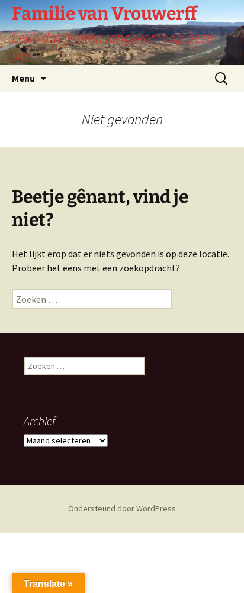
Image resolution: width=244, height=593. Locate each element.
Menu (23, 78)
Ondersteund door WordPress (122, 508)
